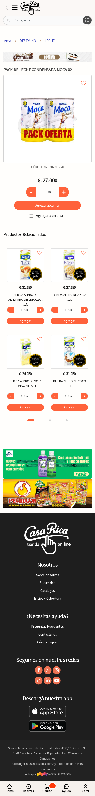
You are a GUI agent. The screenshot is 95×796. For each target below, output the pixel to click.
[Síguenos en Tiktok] (38, 681)
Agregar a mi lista (47, 78)
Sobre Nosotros (47, 575)
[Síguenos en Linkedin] (47, 681)
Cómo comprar (47, 642)
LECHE (50, 41)
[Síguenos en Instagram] (56, 670)
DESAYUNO (28, 41)
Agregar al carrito (47, 205)
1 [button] (31, 420)
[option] (47, 119)
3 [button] (66, 420)
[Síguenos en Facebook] (38, 670)
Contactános (47, 634)
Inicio (7, 41)
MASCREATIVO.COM (59, 774)
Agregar (25, 321)
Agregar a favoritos (25, 247)
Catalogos (47, 590)
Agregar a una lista (49, 215)
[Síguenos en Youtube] (56, 681)
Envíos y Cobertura (47, 598)
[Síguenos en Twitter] (47, 670)
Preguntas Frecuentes (47, 626)
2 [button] (50, 420)
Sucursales (47, 583)
